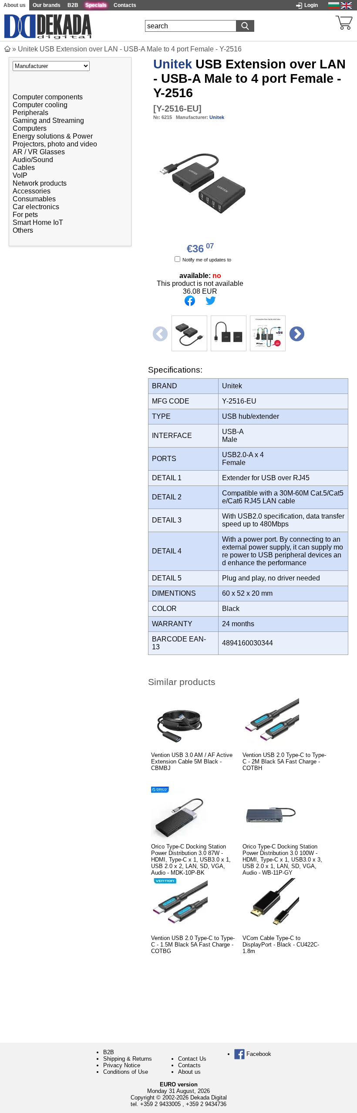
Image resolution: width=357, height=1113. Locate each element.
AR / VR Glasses (39, 152)
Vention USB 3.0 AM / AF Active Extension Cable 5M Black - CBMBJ (191, 761)
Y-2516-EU (177, 108)
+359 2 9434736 (206, 1104)
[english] (346, 5)
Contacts (189, 1065)
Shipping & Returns (127, 1058)
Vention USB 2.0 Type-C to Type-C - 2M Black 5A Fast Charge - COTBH (284, 761)
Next (295, 333)
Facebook (258, 1054)
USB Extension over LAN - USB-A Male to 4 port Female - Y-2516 (249, 78)
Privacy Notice (121, 1065)
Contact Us (192, 1058)
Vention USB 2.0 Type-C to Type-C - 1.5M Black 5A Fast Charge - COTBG (193, 944)
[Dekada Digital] (47, 26)
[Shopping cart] (344, 22)
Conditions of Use (125, 1072)
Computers (30, 128)
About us (189, 1072)
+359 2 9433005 (160, 1104)
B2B (108, 1052)
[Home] (7, 49)
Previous (159, 333)
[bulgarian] (333, 5)
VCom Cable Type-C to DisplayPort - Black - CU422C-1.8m (280, 944)
